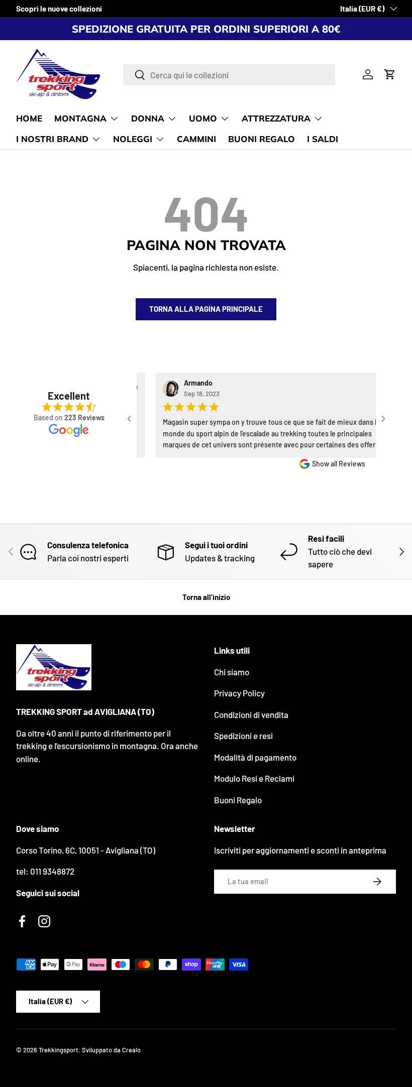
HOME (29, 118)
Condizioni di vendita (251, 714)
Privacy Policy (239, 693)
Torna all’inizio (206, 596)
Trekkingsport (58, 1050)
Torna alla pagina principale (206, 308)
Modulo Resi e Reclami (254, 778)
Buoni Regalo (238, 800)
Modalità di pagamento (255, 757)
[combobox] (229, 74)
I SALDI (322, 139)
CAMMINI (196, 139)
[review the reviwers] (372, 389)
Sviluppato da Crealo (111, 1050)
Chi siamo (231, 672)
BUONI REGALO (261, 139)
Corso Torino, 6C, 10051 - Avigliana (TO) (85, 850)
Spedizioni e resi (243, 736)
